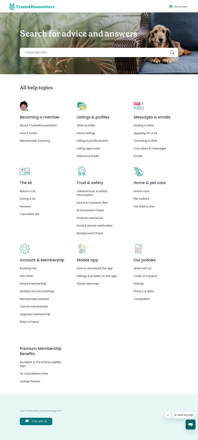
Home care (141, 191)
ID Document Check (90, 210)
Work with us (142, 268)
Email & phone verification (95, 226)
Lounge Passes (30, 381)
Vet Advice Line (144, 206)
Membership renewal (34, 299)
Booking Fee (28, 268)
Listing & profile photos (92, 141)
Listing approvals (88, 148)
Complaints (142, 299)
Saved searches (88, 283)
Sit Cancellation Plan (34, 374)
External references (90, 218)
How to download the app (95, 268)
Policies (139, 283)
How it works (28, 133)
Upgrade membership (35, 314)
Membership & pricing (35, 141)
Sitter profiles (86, 125)
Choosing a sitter (145, 141)
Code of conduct (145, 276)
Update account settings (37, 291)
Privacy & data (144, 291)
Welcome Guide (88, 156)
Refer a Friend (29, 322)
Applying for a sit (145, 133)
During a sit (27, 199)
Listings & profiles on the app (97, 276)
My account (180, 6)
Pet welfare (141, 199)
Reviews (25, 206)
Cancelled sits (29, 214)
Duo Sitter (26, 276)
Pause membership (33, 283)
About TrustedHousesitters (38, 125)
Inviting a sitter (144, 125)
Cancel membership (34, 306)
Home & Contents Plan (92, 203)
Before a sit (28, 191)
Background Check (90, 233)
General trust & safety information (92, 193)
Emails (138, 156)
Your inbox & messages (150, 148)
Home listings (86, 133)
